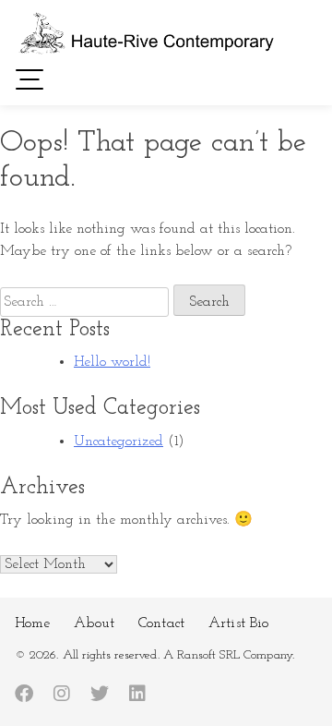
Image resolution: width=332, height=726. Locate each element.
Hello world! (112, 362)
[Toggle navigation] (29, 78)
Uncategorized (118, 441)
